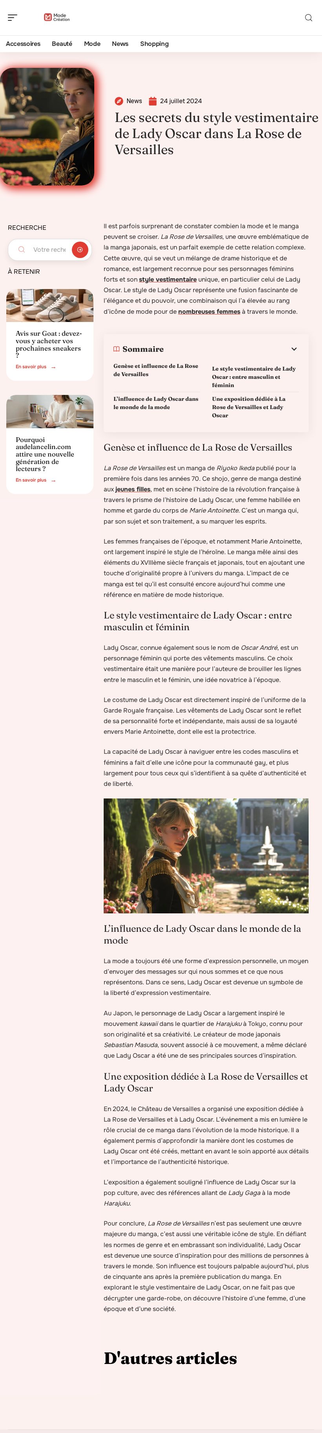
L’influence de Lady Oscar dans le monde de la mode (155, 403)
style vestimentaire (168, 279)
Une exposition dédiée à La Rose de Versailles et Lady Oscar (248, 407)
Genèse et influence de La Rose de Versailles (155, 370)
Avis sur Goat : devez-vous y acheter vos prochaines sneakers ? (49, 344)
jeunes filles (132, 489)
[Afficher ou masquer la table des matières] (231, 349)
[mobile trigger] (14, 17)
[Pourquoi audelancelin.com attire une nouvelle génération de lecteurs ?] (49, 411)
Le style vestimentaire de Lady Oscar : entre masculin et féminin (254, 377)
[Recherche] (308, 18)
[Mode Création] (56, 17)
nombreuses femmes (209, 311)
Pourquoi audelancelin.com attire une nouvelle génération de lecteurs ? (45, 454)
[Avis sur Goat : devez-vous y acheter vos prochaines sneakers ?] (49, 305)
